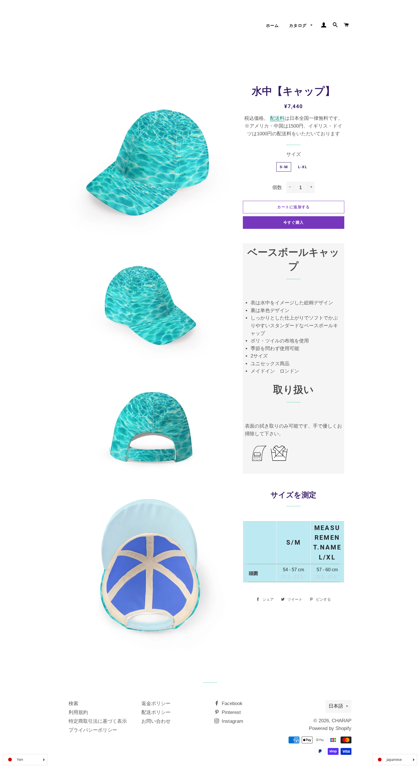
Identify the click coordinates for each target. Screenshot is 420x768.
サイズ (293, 154)
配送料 (277, 118)
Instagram (231, 721)
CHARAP (341, 720)
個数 (277, 187)
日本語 (336, 706)
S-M (284, 167)
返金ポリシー (156, 703)
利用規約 (78, 712)
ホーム (272, 25)
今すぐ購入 (293, 222)
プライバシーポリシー (93, 730)
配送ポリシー (156, 712)
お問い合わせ (156, 721)
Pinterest (230, 712)
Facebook (231, 703)
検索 (73, 703)
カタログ (298, 25)
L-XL (302, 167)
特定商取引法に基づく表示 (98, 721)
